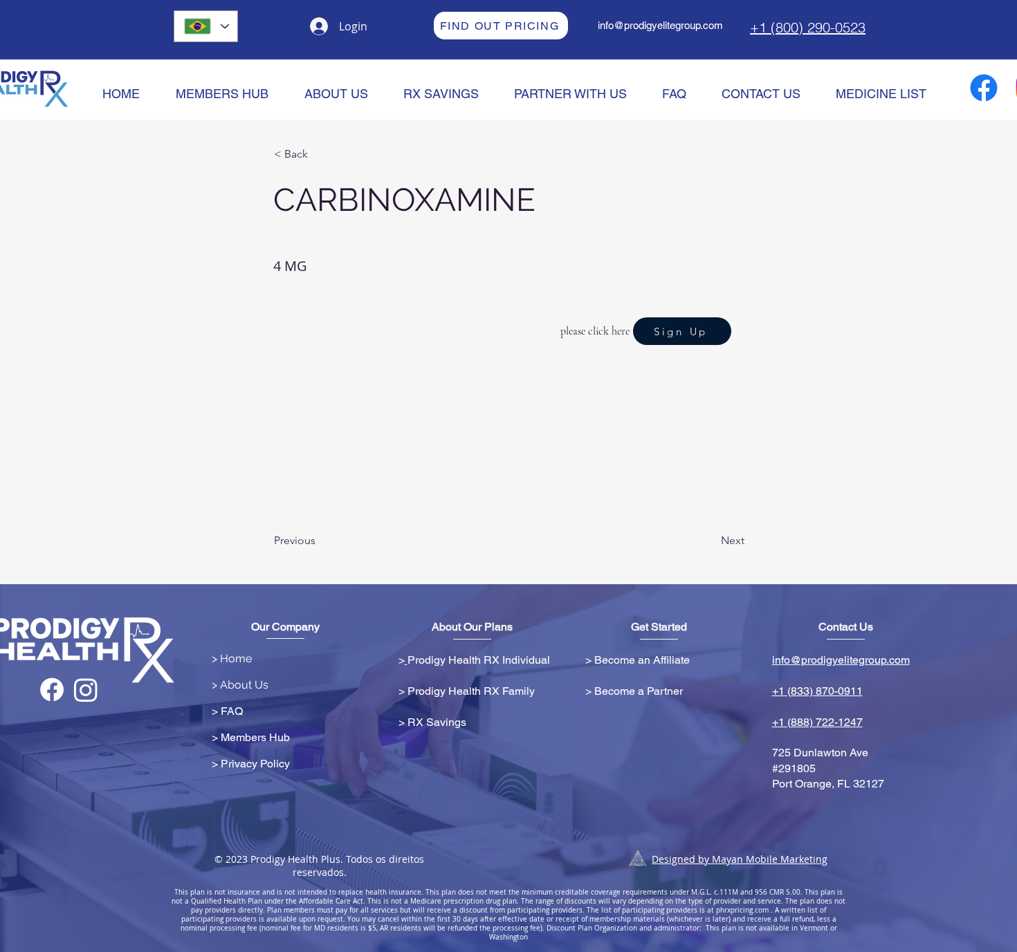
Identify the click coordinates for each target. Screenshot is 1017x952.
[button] (319, 154)
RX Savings (436, 722)
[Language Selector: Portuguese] (206, 26)
